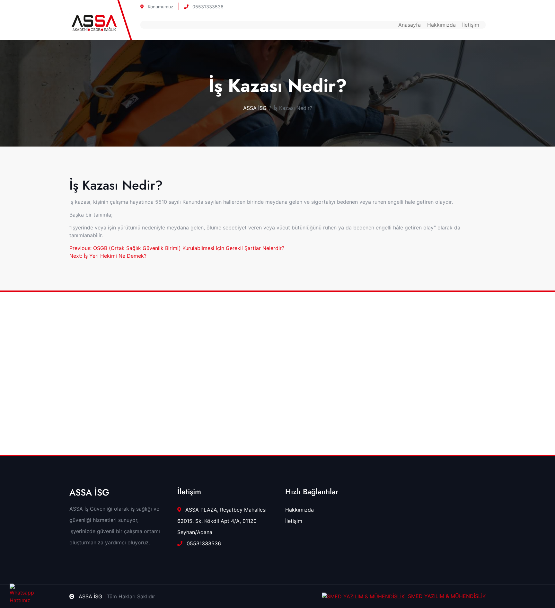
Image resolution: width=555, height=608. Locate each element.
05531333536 (207, 6)
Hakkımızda (441, 25)
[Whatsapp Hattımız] (17, 591)
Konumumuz (159, 6)
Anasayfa (409, 25)
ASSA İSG (255, 108)
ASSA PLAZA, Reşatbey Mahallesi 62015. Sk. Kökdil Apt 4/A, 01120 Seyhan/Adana (222, 520)
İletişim (470, 25)
